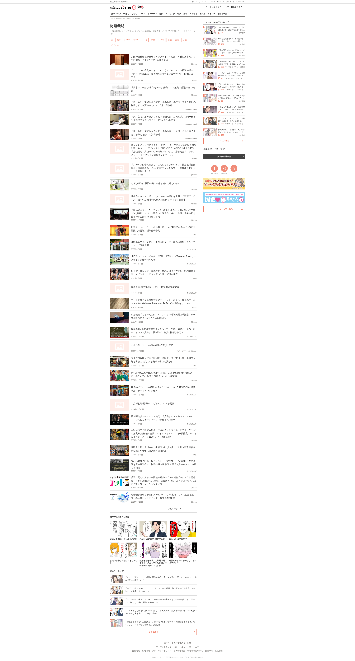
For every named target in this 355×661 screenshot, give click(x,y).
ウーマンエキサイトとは (166, 647)
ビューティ (211, 1)
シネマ (161, 40)
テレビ (144, 40)
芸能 (170, 40)
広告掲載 (219, 651)
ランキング (170, 13)
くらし (198, 1)
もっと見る (153, 632)
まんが (219, 1)
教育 (119, 40)
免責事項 (209, 651)
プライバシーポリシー (161, 651)
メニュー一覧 (240, 1)
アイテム (115, 45)
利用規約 (146, 651)
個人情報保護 (179, 651)
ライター (211, 13)
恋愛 (161, 13)
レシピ (204, 1)
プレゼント (230, 1)
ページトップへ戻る (224, 209)
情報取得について (195, 651)
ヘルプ (196, 647)
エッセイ (193, 13)
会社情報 (136, 651)
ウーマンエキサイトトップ (217, 7)
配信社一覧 (222, 13)
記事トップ (116, 13)
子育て (192, 1)
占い (224, 1)
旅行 (177, 40)
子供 (185, 40)
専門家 (202, 13)
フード (142, 13)
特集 (179, 13)
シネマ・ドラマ (131, 40)
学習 (153, 40)
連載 (185, 13)
